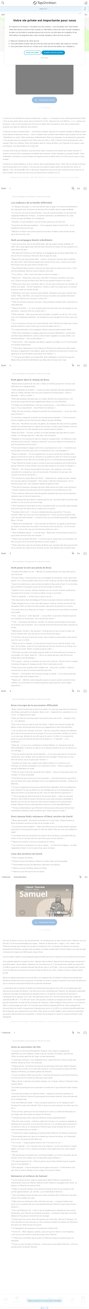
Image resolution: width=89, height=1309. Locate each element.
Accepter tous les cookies (53, 52)
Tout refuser (44, 58)
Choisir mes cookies (32, 52)
